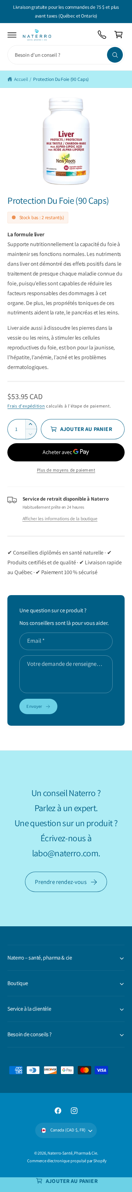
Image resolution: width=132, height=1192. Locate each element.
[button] (12, 35)
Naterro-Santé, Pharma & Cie (72, 1153)
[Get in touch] (102, 35)
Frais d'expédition (26, 406)
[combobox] (66, 54)
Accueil (20, 79)
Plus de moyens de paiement (66, 470)
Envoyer (34, 706)
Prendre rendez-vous (61, 882)
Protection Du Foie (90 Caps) (61, 79)
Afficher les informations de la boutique (60, 518)
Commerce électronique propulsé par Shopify (67, 1160)
